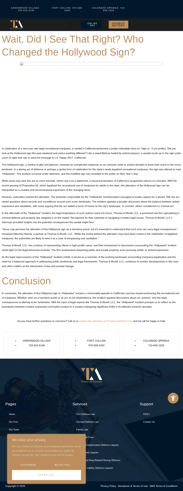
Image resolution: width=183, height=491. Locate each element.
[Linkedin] (165, 9)
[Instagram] (153, 9)
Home (12, 414)
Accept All (46, 475)
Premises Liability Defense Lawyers (94, 468)
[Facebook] (142, 9)
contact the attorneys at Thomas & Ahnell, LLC (105, 321)
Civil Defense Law (85, 414)
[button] (173, 398)
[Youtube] (148, 9)
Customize (28, 465)
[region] (46, 459)
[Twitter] (159, 9)
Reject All (63, 465)
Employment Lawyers (87, 452)
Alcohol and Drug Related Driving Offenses (98, 460)
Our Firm (13, 422)
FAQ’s (146, 414)
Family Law (82, 429)
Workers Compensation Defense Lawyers (97, 445)
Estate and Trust (84, 437)
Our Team (14, 429)
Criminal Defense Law (87, 422)
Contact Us (149, 422)
